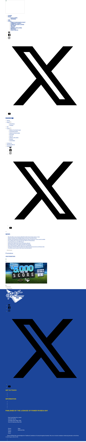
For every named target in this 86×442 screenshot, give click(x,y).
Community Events (16, 23)
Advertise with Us (12, 394)
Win (9, 20)
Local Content (11, 407)
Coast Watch (14, 30)
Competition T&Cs (12, 401)
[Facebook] (9, 35)
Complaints (9, 146)
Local (10, 21)
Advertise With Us (11, 144)
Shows (10, 15)
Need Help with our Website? (14, 396)
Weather (13, 28)
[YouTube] (9, 114)
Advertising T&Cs (12, 403)
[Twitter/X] (44, 111)
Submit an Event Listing (17, 24)
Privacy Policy (11, 404)
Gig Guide (13, 25)
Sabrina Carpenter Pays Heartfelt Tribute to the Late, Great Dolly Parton (22, 238)
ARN (9, 439)
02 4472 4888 (15, 430)
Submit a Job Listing (16, 27)
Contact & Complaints (13, 393)
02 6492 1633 (15, 428)
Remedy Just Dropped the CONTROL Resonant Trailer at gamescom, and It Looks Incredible (26, 239)
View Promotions (10, 256)
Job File (13, 26)
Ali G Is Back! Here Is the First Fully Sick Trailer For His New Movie (21, 240)
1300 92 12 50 (14, 431)
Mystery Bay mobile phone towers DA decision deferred (19, 243)
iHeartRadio (10, 440)
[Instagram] (9, 38)
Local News (14, 17)
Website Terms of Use (13, 406)
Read (9, 16)
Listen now (9, 118)
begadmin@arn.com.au (16, 433)
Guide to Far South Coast (18, 22)
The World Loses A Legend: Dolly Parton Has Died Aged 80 (20, 247)
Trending (13, 18)
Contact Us (9, 143)
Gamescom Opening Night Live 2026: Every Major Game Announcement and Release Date (26, 246)
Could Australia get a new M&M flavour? (16, 241)
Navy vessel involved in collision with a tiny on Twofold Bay (19, 245)
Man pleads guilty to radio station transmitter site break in (19, 244)
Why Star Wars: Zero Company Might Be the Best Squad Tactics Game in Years (24, 236)
